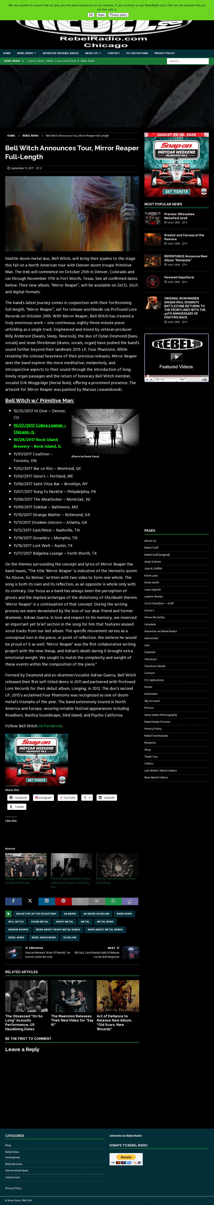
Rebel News (25, 53)
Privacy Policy (164, 53)
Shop (147, 750)
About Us (91, 53)
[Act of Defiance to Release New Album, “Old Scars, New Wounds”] (118, 996)
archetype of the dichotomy (36, 914)
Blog (8, 1145)
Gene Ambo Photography (160, 715)
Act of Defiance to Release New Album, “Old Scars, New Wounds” (114, 1022)
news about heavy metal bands (58, 930)
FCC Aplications (137, 53)
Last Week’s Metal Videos (160, 770)
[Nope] (209, 10)
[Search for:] (188, 61)
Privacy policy (118, 14)
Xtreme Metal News (16, 1171)
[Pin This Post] (63, 901)
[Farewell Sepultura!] (152, 281)
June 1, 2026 (174, 223)
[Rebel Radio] (107, 47)
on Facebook (50, 726)
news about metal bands (105, 930)
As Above (70, 914)
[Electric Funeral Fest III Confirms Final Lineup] (117, 865)
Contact (114, 53)
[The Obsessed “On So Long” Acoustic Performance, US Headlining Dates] (26, 996)
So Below (69, 938)
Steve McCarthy (154, 617)
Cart (147, 645)
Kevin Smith (151, 582)
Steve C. (149, 610)
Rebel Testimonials (156, 736)
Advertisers (151, 638)
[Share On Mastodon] (130, 901)
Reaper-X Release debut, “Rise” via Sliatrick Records (24, 880)
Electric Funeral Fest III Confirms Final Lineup (115, 880)
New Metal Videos (156, 777)
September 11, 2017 (22, 168)
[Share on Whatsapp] (113, 901)
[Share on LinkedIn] (46, 901)
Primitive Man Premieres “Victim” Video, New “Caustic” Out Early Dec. (71, 883)
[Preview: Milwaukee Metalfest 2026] (152, 218)
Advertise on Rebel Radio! (61, 53)
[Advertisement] (107, 96)
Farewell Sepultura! (179, 277)
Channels (149, 652)
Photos (149, 708)
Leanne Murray (153, 596)
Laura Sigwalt (152, 589)
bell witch (16, 922)
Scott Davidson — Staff (158, 603)
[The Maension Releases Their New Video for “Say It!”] (72, 996)
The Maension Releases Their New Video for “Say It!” (72, 1020)
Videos (148, 763)
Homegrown (12, 1158)
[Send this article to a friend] (80, 901)
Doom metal (39, 922)
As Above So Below (96, 914)
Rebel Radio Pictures (157, 722)
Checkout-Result (155, 666)
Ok (91, 14)
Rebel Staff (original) (157, 555)
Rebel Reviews (13, 1164)
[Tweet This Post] (30, 901)
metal (85, 922)
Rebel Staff (151, 547)
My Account (152, 701)
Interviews (150, 694)
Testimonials (12, 1177)
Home (7, 53)
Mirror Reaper (18, 930)
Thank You (151, 756)
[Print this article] (96, 901)
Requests (150, 742)
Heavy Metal (64, 922)
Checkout (150, 659)
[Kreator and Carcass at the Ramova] (152, 239)
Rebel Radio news (44, 938)
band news (124, 914)
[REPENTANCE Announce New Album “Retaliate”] (152, 260)
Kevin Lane (151, 575)
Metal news (105, 922)
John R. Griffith (153, 568)
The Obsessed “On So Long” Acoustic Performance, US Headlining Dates (24, 1022)
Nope (101, 14)
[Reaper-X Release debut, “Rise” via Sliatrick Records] (26, 865)
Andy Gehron (152, 561)
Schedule (150, 624)
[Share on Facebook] (13, 901)
